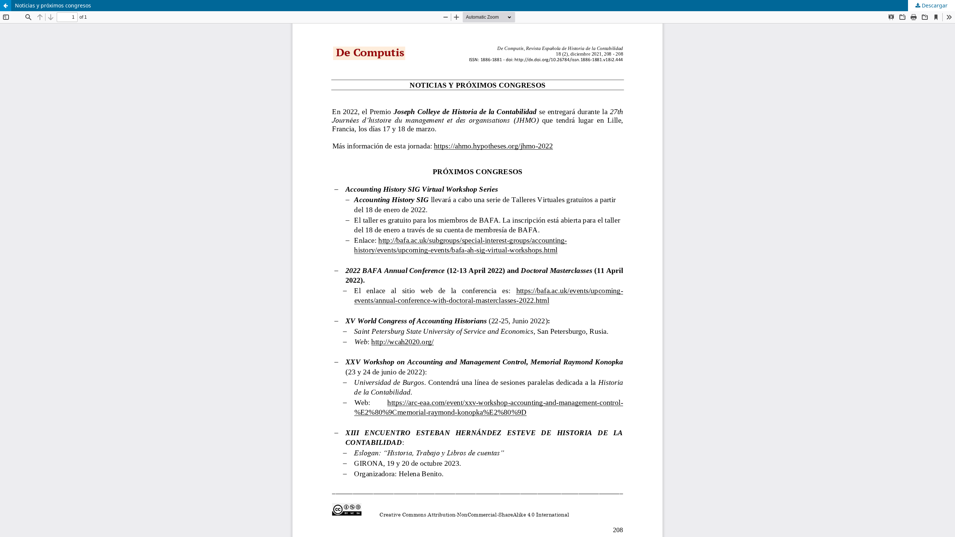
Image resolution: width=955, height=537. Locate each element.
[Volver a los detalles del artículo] (5, 5)
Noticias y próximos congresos (53, 5)
